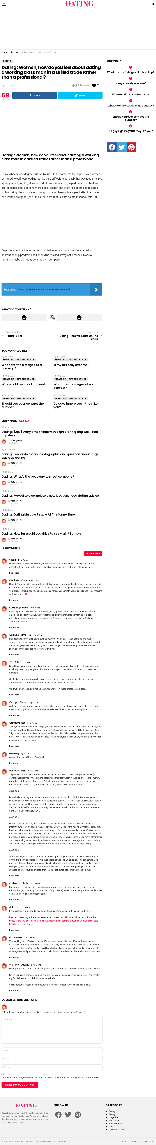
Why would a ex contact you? (23, 384)
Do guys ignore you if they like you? (75, 405)
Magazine (8, 359)
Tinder (112, 1126)
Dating (24, 421)
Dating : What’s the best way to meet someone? (38, 476)
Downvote (79, 317)
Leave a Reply (93, 553)
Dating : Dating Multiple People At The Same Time (38, 514)
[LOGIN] (153, 4)
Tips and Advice (25, 359)
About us (136, 1141)
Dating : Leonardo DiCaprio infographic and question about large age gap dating (50, 456)
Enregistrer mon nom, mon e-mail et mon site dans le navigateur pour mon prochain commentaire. (51, 1077)
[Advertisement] (78, 29)
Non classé (114, 1120)
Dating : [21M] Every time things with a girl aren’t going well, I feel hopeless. (50, 433)
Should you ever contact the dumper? (23, 405)
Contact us (149, 1141)
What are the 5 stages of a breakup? (22, 366)
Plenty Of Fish (115, 1123)
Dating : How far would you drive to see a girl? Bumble (41, 533)
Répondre (14, 572)
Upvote (24, 317)
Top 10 (125, 1141)
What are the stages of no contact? (73, 386)
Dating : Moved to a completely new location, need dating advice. (50, 495)
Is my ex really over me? (71, 365)
